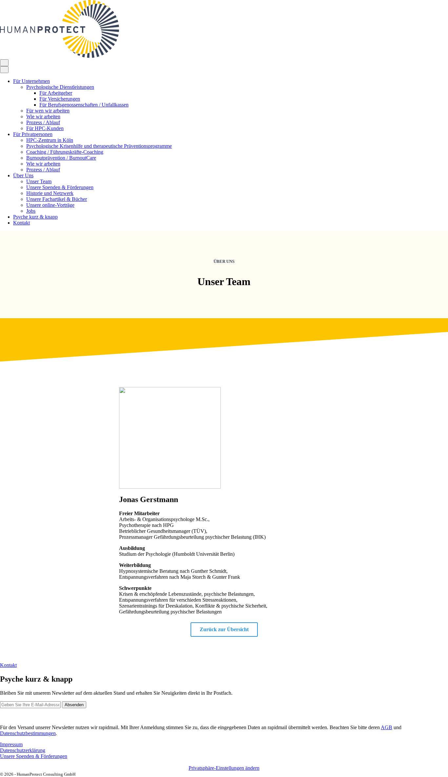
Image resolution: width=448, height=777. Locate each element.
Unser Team (38, 181)
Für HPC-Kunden (45, 128)
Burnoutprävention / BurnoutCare (61, 158)
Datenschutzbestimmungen (28, 733)
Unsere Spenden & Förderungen (59, 187)
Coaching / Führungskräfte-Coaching (64, 152)
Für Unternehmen (31, 81)
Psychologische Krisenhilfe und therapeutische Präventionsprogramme (99, 146)
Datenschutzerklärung (22, 750)
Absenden (74, 704)
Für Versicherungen (59, 99)
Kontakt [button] (8, 665)
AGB (386, 727)
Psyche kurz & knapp (35, 217)
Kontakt (21, 222)
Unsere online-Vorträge (50, 205)
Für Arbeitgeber (55, 93)
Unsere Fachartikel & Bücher (56, 199)
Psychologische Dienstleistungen (60, 87)
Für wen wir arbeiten (48, 110)
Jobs (30, 211)
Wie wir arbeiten (43, 116)
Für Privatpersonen (32, 134)
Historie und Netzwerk (49, 193)
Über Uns (23, 175)
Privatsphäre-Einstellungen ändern (224, 768)
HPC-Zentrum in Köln (49, 140)
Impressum (11, 744)
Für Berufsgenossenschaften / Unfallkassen (84, 104)
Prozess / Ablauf (43, 122)
